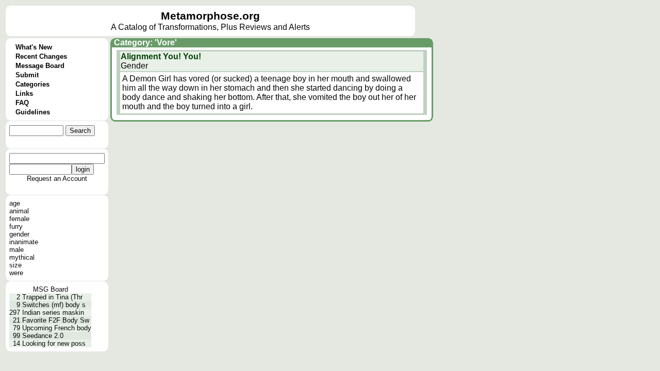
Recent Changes (41, 56)
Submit (27, 75)
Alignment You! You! (161, 56)
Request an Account (57, 178)
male (16, 250)
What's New (33, 47)
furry (16, 226)
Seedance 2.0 (42, 336)
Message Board (39, 66)
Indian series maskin (53, 312)
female (19, 219)
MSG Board (50, 289)
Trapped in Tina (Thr (52, 297)
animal (19, 211)
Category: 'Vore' (145, 42)
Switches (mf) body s (54, 305)
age (14, 203)
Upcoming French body (56, 328)
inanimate (23, 242)
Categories (32, 84)
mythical (22, 257)
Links (24, 93)
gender (19, 234)
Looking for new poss (54, 343)
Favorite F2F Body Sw (55, 320)
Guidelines (32, 112)
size (15, 265)
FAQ (22, 103)
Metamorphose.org (210, 16)
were (16, 273)
